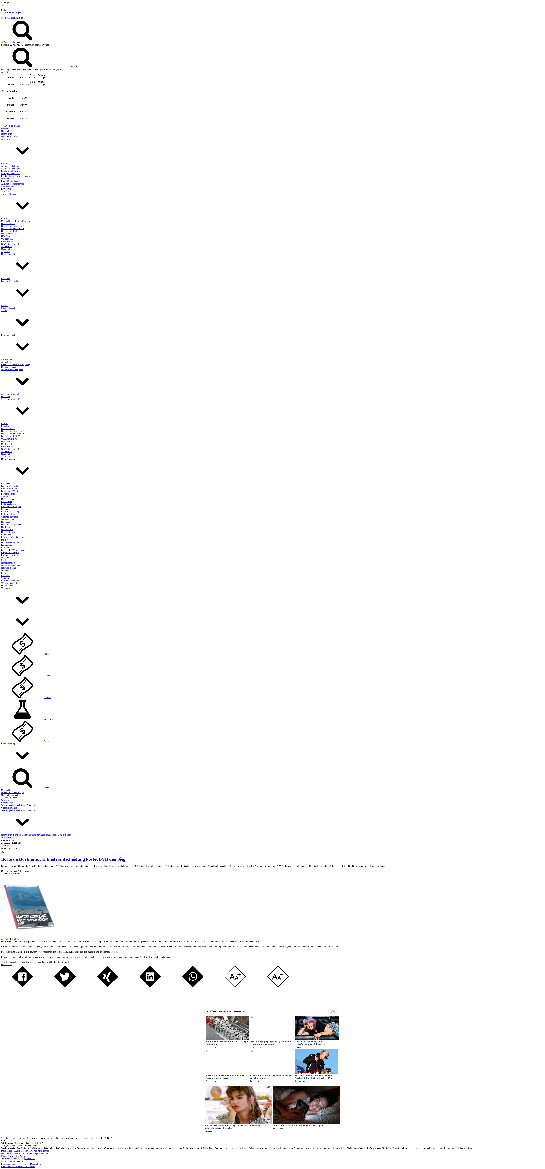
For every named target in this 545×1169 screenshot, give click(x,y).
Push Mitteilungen (9, 838)
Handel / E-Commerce (11, 524)
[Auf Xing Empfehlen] (107, 986)
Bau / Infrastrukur (9, 488)
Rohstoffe (5, 575)
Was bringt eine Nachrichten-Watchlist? (18, 805)
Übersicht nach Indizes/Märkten (15, 221)
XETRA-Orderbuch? (10, 399)
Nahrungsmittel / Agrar (11, 565)
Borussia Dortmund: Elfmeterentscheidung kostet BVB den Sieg (63, 859)
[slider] (5, 850)
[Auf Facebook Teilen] (22, 986)
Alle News (6, 139)
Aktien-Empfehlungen (29, 1153)
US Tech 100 (7, 239)
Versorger (5, 588)
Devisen (47, 741)
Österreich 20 (7, 249)
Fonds (46, 654)
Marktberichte (7, 178)
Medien (4, 305)
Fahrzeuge (6, 509)
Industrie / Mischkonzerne (12, 537)
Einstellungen (7, 803)
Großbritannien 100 (10, 244)
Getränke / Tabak (9, 519)
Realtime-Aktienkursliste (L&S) (15, 364)
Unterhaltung (7, 585)
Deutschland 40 (8, 223)
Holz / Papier (7, 529)
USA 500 (5, 236)
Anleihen (48, 675)
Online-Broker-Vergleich (12, 369)
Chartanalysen (7, 186)
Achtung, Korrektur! (10, 939)
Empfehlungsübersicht (11, 181)
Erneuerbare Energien (11, 506)
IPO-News (6, 189)
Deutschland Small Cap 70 (13, 226)
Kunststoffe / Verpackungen (13, 550)
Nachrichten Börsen (10, 1153)
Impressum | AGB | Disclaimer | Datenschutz (21, 1164)
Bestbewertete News (10, 171)
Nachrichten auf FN (10, 136)
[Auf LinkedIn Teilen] (150, 986)
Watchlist (48, 787)
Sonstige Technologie (10, 580)
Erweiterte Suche (12, 126)
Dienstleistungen (8, 499)
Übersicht (5, 396)
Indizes (4, 218)
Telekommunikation (10, 583)
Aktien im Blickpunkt (11, 166)
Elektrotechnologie (9, 504)
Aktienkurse (6, 359)
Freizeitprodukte (8, 514)
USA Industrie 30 (9, 233)
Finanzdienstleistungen (11, 511)
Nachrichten (6, 131)
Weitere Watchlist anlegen (12, 792)
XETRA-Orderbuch (10, 394)
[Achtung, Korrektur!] (28, 936)
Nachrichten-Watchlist (11, 795)
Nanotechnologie (8, 563)
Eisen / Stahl (6, 501)
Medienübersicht (8, 308)
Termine (5, 191)
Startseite (5, 129)
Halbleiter (5, 522)
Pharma (4, 573)
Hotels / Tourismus (9, 532)
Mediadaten (30, 1158)
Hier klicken (6, 964)
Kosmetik (5, 547)
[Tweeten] (65, 986)
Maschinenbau (7, 557)
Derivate (47, 697)
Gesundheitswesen (9, 517)
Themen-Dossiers (9, 194)
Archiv (4, 310)
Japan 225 (5, 251)
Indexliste (5, 426)
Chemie (4, 496)
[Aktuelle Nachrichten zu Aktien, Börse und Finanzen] (12, 18)
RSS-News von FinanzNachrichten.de (18, 1166)
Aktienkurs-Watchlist (10, 797)
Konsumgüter (7, 545)
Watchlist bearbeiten (10, 800)
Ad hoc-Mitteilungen (11, 12)
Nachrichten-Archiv (17, 1156)
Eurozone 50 (7, 241)
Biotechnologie (8, 494)
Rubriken (5, 163)
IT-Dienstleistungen (10, 542)
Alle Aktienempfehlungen (12, 184)
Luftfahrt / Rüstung (9, 555)
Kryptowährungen (9, 744)
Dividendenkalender (10, 367)
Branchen (5, 278)
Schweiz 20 (6, 246)
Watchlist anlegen (9, 808)
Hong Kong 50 (8, 254)
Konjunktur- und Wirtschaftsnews (16, 176)
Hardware (5, 527)
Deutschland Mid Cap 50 (12, 228)
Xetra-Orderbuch (23, 1151)
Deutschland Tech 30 (10, 231)
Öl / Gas (5, 570)
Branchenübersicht (9, 281)
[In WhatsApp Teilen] (192, 986)
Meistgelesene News (10, 173)
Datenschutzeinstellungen (12, 1159)
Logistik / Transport (10, 552)
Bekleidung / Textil (9, 491)
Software (5, 578)
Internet (4, 540)
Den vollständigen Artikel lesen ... (16, 871)
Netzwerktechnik (8, 568)
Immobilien (6, 534)
